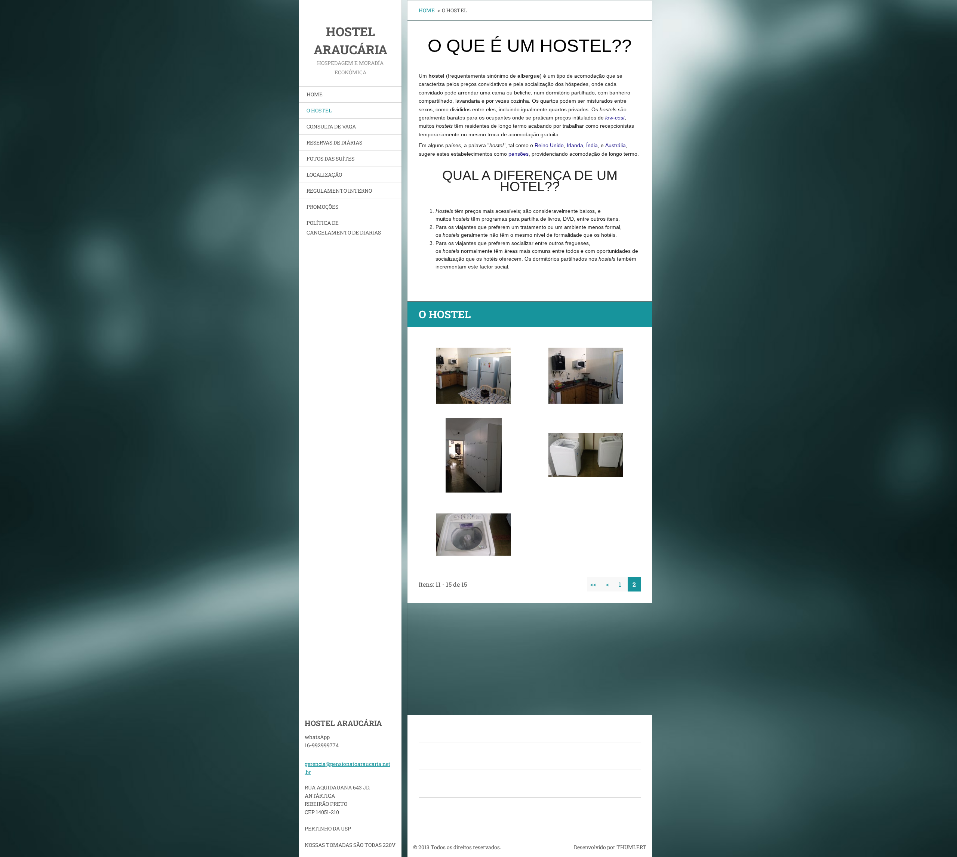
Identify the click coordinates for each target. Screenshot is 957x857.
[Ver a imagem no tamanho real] (473, 375)
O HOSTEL (319, 110)
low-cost (615, 118)
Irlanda (575, 145)
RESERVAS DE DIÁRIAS (334, 142)
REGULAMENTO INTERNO (339, 190)
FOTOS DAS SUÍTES (330, 158)
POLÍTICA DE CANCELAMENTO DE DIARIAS (344, 227)
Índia (592, 145)
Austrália (615, 145)
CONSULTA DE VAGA (331, 126)
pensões (518, 154)
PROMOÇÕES (322, 206)
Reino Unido (549, 145)
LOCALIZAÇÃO (324, 174)
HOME (315, 94)
